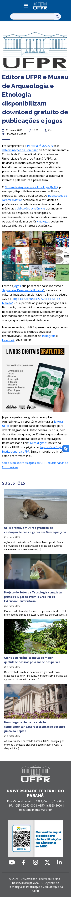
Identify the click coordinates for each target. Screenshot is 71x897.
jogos (17, 286)
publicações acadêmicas (30, 208)
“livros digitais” (38, 443)
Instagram (48, 336)
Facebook (8, 340)
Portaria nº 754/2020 (40, 146)
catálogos (43, 221)
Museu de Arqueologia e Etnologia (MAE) (31, 187)
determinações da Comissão (20, 150)
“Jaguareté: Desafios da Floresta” (23, 290)
